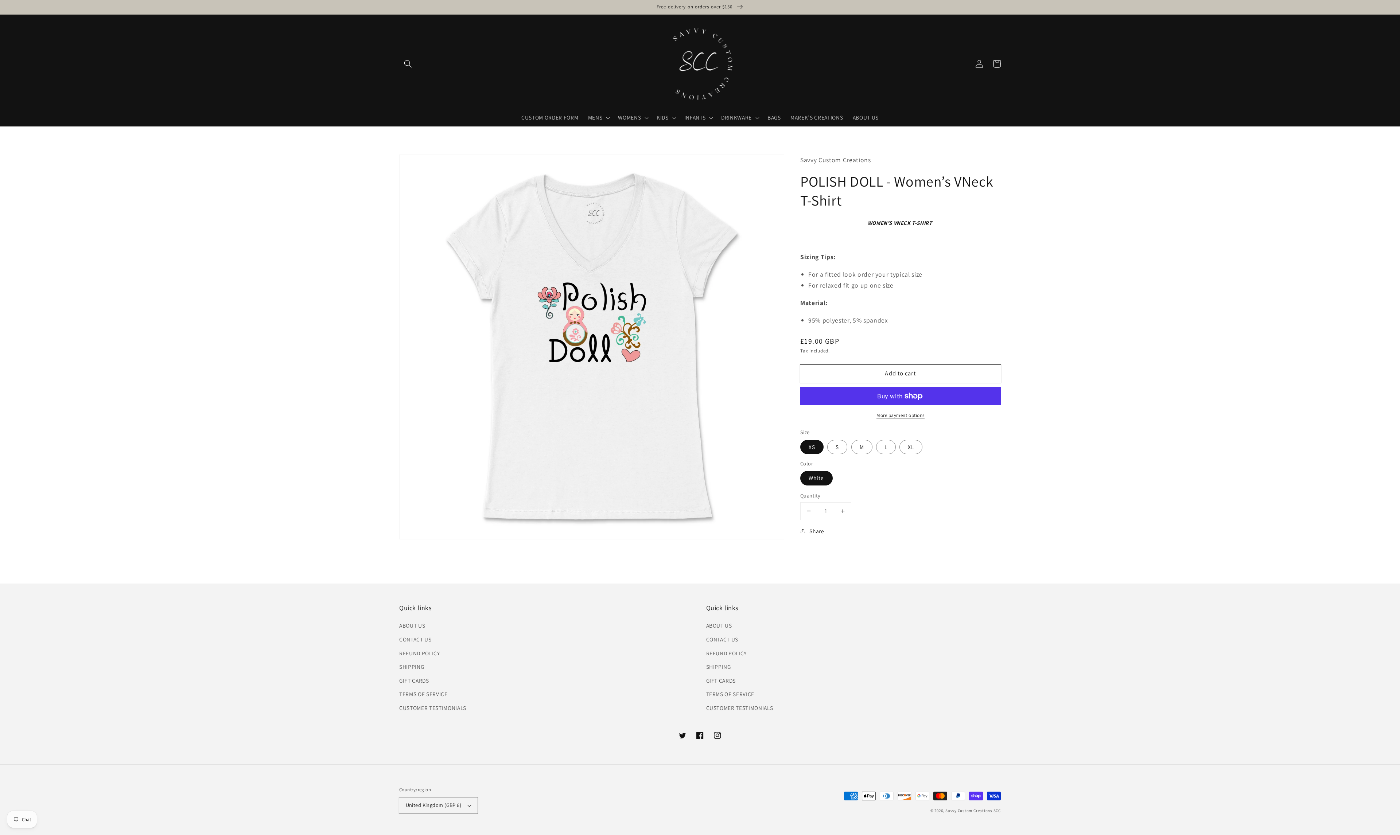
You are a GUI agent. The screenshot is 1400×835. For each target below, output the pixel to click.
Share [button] (816, 531)
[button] (408, 64)
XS (812, 446)
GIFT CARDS (414, 680)
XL (911, 446)
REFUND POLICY (419, 653)
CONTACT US (415, 639)
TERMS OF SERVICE (423, 694)
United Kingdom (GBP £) (434, 804)
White (816, 477)
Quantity (810, 495)
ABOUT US (412, 625)
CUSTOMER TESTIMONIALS (432, 707)
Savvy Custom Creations (969, 810)
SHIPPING (411, 666)
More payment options (900, 415)
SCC (997, 810)
